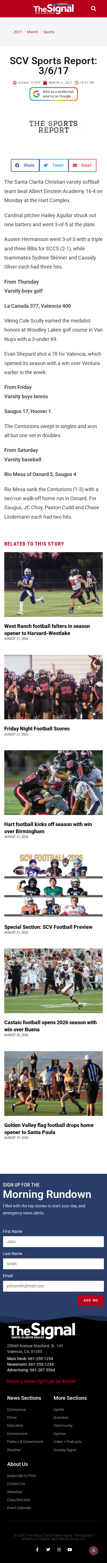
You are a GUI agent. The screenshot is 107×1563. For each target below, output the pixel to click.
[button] (13, 8)
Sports (48, 31)
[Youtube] (70, 1550)
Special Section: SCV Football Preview (48, 927)
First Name (13, 1231)
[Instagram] (59, 1550)
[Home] (6, 31)
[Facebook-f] (37, 1550)
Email (8, 1275)
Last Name (13, 1253)
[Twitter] (48, 1550)
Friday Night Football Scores (38, 729)
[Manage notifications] (93, 1550)
